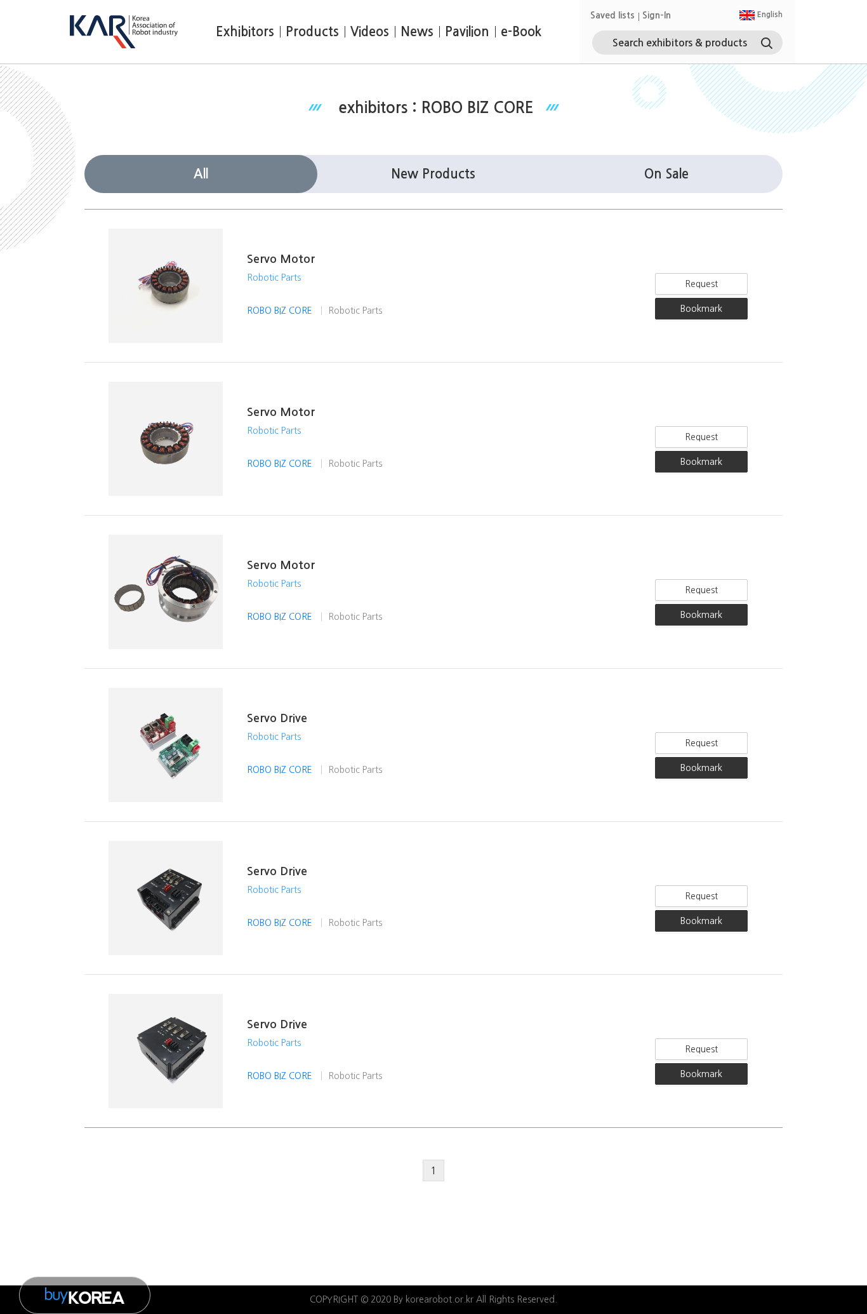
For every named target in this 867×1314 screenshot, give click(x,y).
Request (701, 283)
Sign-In (656, 15)
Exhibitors (245, 31)
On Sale (666, 174)
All (201, 174)
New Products (433, 174)
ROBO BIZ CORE (281, 310)
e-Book (521, 31)
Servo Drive (277, 718)
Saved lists (612, 15)
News (417, 31)
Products (312, 31)
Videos (369, 31)
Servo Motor (281, 259)
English (769, 14)
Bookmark (701, 308)
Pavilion (467, 31)
